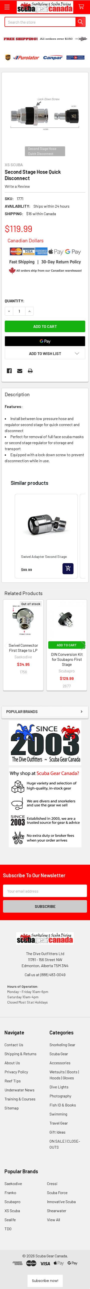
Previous (7, 645)
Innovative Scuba (61, 1201)
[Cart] (82, 7)
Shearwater (56, 1210)
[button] (45, 807)
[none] (45, 115)
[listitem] (46, 536)
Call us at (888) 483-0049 (45, 974)
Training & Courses (20, 1098)
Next (83, 645)
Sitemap (11, 1107)
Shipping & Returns (20, 1053)
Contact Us (13, 1044)
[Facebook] (9, 370)
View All (53, 1219)
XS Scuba (12, 1210)
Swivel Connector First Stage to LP (23, 648)
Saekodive (13, 1183)
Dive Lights (59, 1086)
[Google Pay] (45, 341)
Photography (60, 1095)
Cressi (52, 1183)
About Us (12, 1062)
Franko (10, 1192)
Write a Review (17, 186)
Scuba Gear (59, 1053)
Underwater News (19, 1089)
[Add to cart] (68, 568)
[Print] (30, 370)
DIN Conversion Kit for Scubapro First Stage (67, 659)
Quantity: (14, 300)
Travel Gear (59, 1123)
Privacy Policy (16, 1071)
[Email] (19, 370)
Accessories (60, 1062)
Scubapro (12, 1201)
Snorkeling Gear (62, 1044)
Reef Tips (12, 1080)
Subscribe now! (45, 1280)
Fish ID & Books (63, 1104)
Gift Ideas (58, 1132)
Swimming (58, 1113)
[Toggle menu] (7, 7)
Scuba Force (57, 1192)
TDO (8, 1228)
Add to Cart (67, 645)
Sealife (10, 1219)
